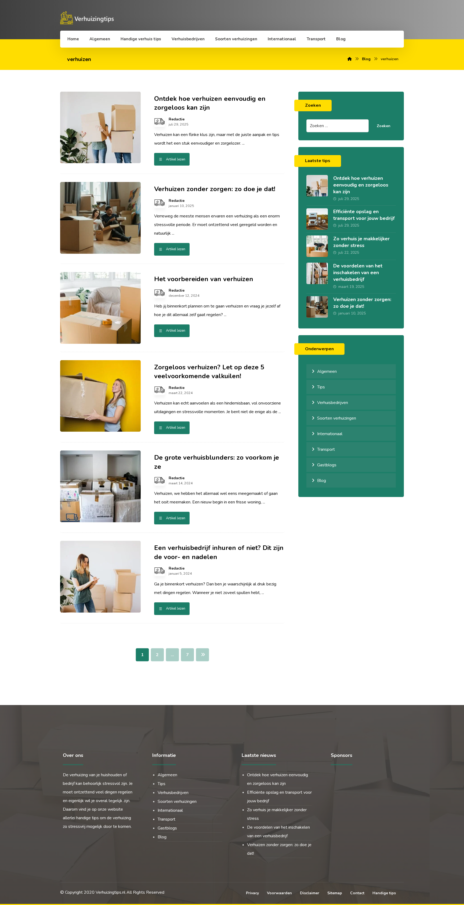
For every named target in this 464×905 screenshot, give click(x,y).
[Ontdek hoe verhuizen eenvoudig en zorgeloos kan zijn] (317, 185)
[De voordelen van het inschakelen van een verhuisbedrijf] (317, 273)
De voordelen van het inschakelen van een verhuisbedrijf (357, 272)
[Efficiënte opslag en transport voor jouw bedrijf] (317, 219)
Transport (326, 449)
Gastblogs (326, 465)
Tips (321, 387)
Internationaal (329, 434)
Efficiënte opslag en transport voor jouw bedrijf (364, 214)
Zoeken (383, 125)
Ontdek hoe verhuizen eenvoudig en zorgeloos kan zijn (360, 185)
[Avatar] (159, 121)
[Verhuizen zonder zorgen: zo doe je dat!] (317, 307)
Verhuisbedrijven (332, 403)
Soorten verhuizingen (336, 418)
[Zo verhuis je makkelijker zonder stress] (317, 246)
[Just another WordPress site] (88, 17)
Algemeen (327, 371)
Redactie (176, 119)
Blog (321, 481)
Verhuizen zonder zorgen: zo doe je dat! (362, 302)
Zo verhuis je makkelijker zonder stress (361, 242)
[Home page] (349, 59)
